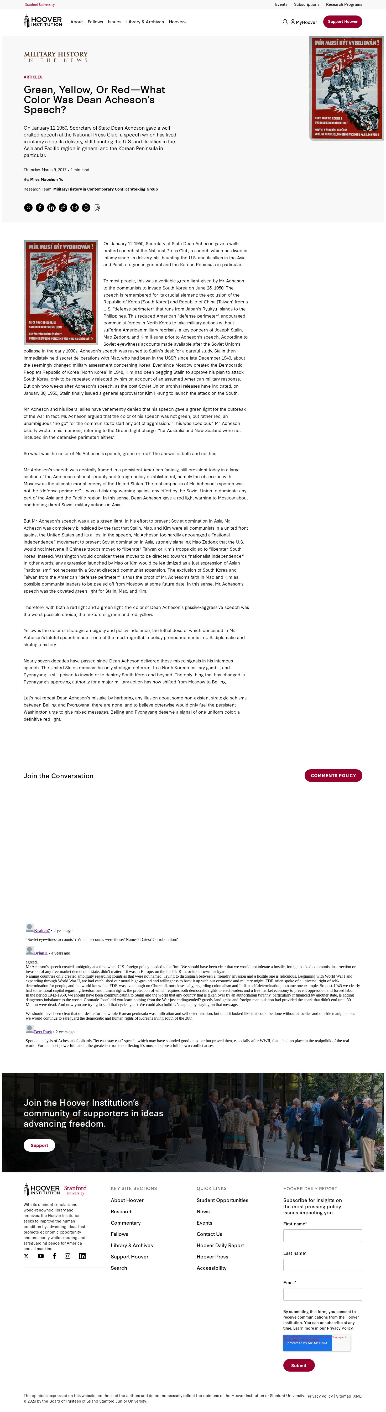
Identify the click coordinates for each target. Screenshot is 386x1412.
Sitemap (343, 1396)
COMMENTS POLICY (333, 775)
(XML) (357, 1396)
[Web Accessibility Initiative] (40, 4)
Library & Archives (145, 21)
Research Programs (344, 4)
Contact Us (209, 1233)
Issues (115, 21)
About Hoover (127, 1199)
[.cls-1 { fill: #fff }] (63, 207)
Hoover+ (177, 21)
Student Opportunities (222, 1199)
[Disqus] (193, 851)
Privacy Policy (320, 1396)
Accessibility (212, 1267)
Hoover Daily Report (220, 1244)
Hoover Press (212, 1256)
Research (122, 1211)
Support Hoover (343, 21)
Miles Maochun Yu (47, 179)
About (76, 21)
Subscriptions (307, 4)
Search (119, 1267)
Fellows (95, 21)
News (203, 1211)
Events (281, 4)
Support (39, 1145)
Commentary (126, 1222)
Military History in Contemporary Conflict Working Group (105, 189)
